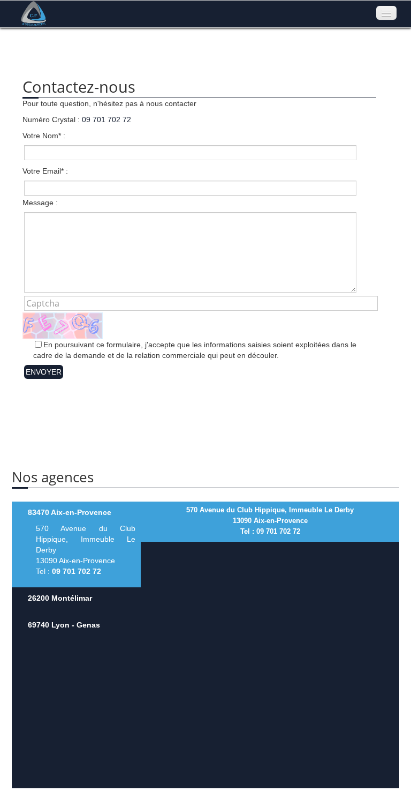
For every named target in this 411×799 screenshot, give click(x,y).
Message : (40, 202)
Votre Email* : (45, 171)
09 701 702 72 (106, 119)
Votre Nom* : (43, 135)
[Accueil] (30, 13)
